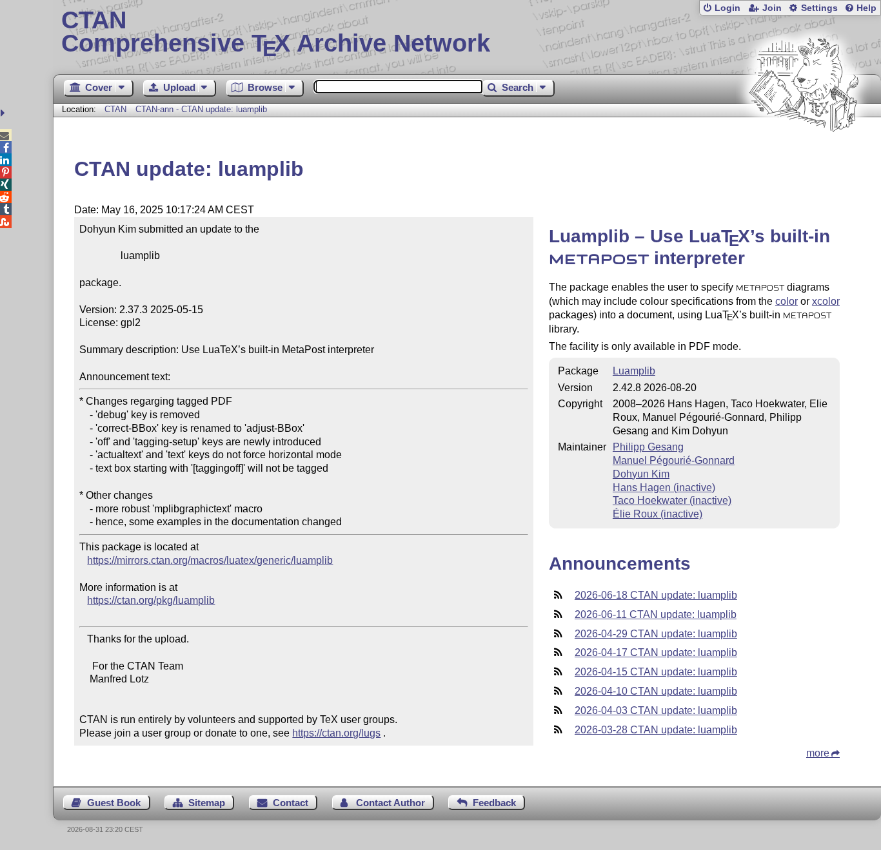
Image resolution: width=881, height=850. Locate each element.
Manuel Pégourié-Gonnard (674, 460)
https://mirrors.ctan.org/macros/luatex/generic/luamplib (210, 560)
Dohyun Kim (641, 473)
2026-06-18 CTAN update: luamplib (656, 595)
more (817, 753)
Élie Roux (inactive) (657, 513)
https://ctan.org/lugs (336, 733)
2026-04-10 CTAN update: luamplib (656, 691)
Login (727, 8)
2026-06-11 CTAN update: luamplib (656, 614)
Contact (290, 802)
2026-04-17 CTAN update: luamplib (656, 652)
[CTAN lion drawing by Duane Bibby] (803, 156)
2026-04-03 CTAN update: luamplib (656, 710)
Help (866, 8)
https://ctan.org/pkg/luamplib (151, 600)
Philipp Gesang (648, 446)
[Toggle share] (4, 113)
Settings (819, 8)
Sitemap (206, 802)
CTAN (115, 109)
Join (772, 8)
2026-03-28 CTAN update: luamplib (656, 729)
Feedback (494, 802)
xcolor (826, 301)
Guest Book (114, 802)
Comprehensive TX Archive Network (275, 32)
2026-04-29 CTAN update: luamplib (656, 633)
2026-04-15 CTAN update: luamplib (656, 671)
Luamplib (634, 370)
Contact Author (390, 802)
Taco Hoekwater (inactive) (672, 500)
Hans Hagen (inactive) (664, 487)
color (786, 301)
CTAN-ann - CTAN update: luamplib (201, 109)
